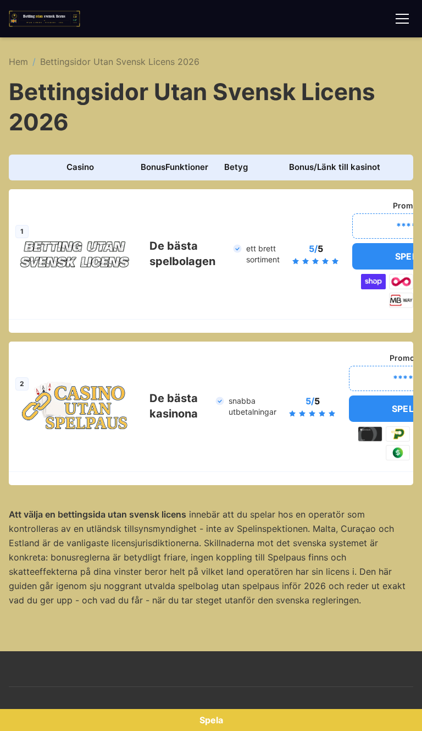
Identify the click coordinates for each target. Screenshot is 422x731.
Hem (18, 61)
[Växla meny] (402, 18)
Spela (211, 719)
